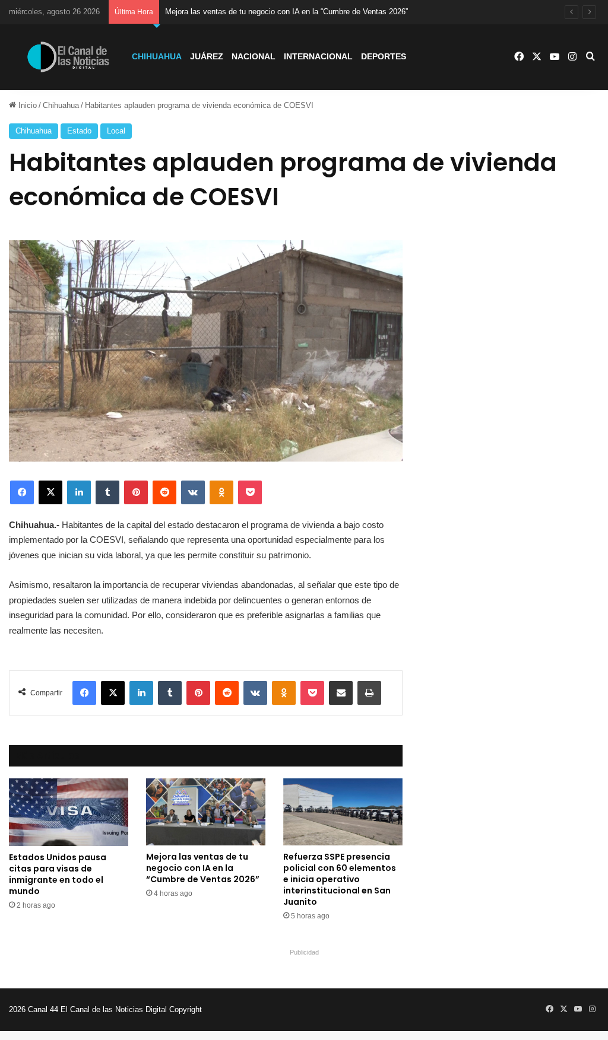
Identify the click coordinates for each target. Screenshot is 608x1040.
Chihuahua (157, 56)
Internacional (318, 56)
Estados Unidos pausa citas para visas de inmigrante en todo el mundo (57, 874)
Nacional (254, 56)
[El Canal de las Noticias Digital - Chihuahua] (68, 57)
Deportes (383, 56)
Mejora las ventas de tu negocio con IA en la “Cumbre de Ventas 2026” (286, 11)
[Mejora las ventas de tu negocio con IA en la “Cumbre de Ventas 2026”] (205, 811)
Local (116, 130)
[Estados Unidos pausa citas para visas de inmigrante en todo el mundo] (68, 811)
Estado (79, 130)
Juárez (206, 56)
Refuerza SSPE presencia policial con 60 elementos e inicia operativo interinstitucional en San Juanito (339, 879)
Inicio (26, 105)
